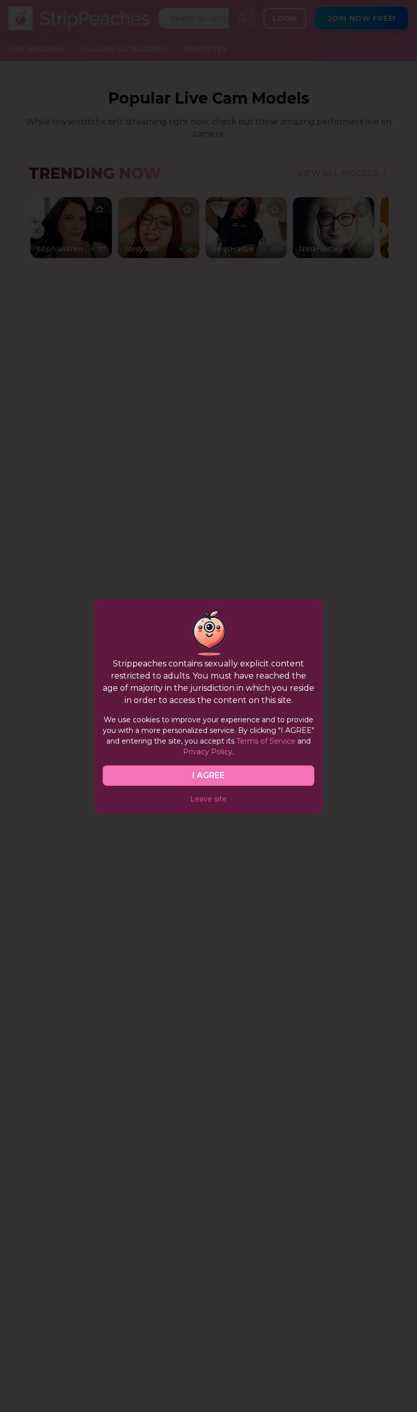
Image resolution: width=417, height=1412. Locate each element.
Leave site (208, 799)
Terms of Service (265, 741)
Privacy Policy (207, 751)
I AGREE (208, 775)
